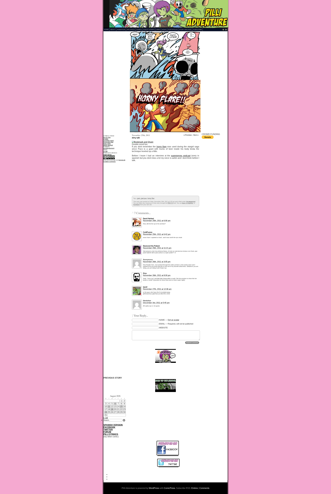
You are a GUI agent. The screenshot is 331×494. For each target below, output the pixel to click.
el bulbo (105, 139)
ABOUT (112, 29)
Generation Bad (108, 142)
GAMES (139, 29)
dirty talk (136, 138)
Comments (204, 488)
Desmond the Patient (151, 246)
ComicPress (169, 488)
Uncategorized (190, 201)
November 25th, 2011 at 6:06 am (157, 220)
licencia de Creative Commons (114, 160)
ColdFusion (147, 232)
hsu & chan (107, 137)
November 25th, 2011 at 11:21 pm (157, 248)
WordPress (154, 488)
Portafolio (173, 29)
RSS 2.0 (170, 203)
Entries (194, 488)
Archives (131, 29)
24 (106, 412)
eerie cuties (107, 143)
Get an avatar (173, 320)
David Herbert (148, 218)
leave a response (187, 203)
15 (121, 406)
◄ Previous (187, 135)
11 (109, 406)
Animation (121, 29)
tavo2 (145, 287)
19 (112, 409)
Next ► (196, 135)
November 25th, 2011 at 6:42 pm (157, 234)
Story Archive (185, 29)
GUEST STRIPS (148, 29)
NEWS (164, 29)
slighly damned (108, 145)
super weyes (107, 154)
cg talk (105, 151)
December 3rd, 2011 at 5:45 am (156, 303)
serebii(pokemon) (108, 148)
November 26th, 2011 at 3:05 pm (157, 262)
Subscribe (197, 29)
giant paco (144, 198)
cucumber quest (108, 140)
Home (106, 29)
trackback (136, 204)
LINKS (158, 29)
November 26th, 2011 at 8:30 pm (157, 275)
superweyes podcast (180, 156)
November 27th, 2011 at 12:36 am (157, 289)
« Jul (105, 418)
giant (138, 198)
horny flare (162, 147)
